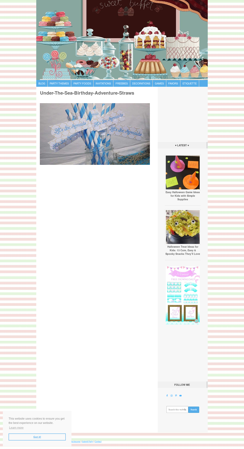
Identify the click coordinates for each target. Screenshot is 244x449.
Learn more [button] (16, 427)
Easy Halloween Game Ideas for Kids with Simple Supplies (183, 195)
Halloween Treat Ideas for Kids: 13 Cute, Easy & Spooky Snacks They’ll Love (182, 250)
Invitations (103, 83)
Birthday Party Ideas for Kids (122, 40)
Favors (173, 83)
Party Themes (59, 83)
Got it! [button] (37, 436)
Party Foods (82, 83)
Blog (41, 83)
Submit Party (87, 441)
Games (159, 83)
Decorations (141, 83)
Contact (98, 441)
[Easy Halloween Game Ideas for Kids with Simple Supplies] (183, 189)
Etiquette (190, 83)
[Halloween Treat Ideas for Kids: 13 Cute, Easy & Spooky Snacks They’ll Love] (183, 244)
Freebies (122, 83)
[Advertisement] (183, 113)
